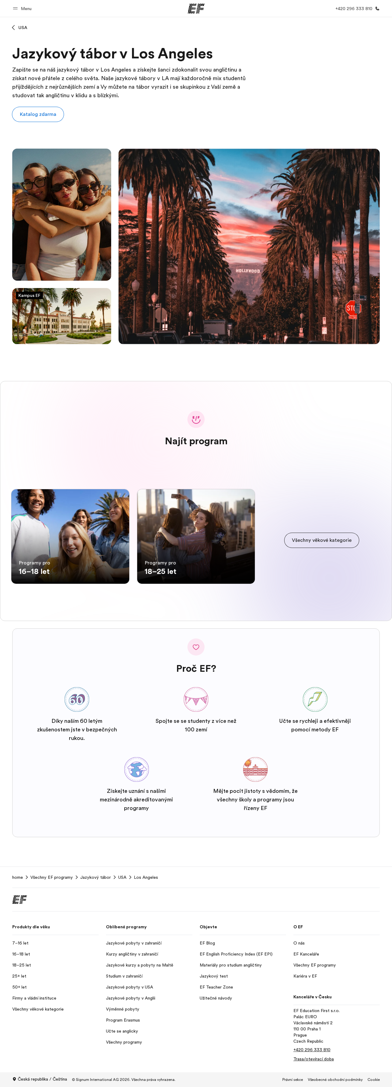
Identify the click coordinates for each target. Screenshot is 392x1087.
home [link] (17, 877)
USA (22, 27)
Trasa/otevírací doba (313, 1058)
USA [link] (122, 877)
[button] (23, 8)
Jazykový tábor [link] (95, 877)
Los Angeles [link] (146, 877)
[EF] (196, 8)
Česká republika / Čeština (42, 1079)
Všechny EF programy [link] (51, 877)
